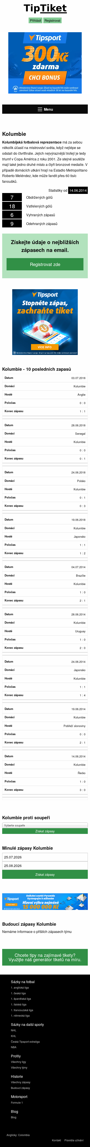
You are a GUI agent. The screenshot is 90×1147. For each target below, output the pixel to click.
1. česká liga (18, 993)
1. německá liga (20, 1015)
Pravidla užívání (73, 1140)
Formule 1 (17, 1102)
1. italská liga (18, 1004)
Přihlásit (35, 20)
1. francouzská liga (22, 1010)
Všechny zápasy (20, 1082)
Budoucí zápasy (20, 1088)
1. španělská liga (21, 998)
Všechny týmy (19, 1067)
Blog (13, 1117)
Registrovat (52, 20)
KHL (13, 1036)
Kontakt (56, 1140)
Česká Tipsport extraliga (25, 1041)
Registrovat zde (45, 264)
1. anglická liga (20, 987)
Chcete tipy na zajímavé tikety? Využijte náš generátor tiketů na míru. (45, 957)
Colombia (24, 1135)
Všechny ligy (18, 1062)
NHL (13, 1030)
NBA (13, 1047)
